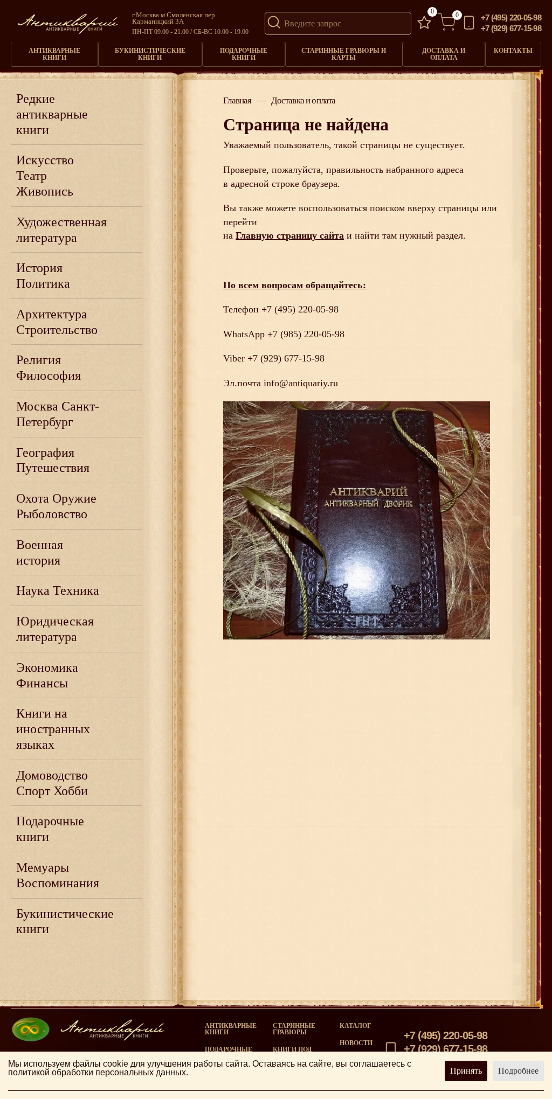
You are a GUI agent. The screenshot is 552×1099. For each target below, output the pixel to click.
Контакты (513, 50)
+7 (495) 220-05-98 (511, 18)
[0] (424, 23)
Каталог (355, 1026)
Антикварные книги (54, 54)
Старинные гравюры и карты (343, 54)
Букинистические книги (150, 54)
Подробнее (518, 1070)
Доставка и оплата (443, 54)
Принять (466, 1070)
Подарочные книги (243, 54)
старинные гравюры (294, 1029)
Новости (356, 1043)
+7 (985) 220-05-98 (305, 334)
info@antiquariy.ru (301, 383)
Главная (237, 101)
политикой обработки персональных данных (97, 1072)
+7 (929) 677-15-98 (511, 29)
